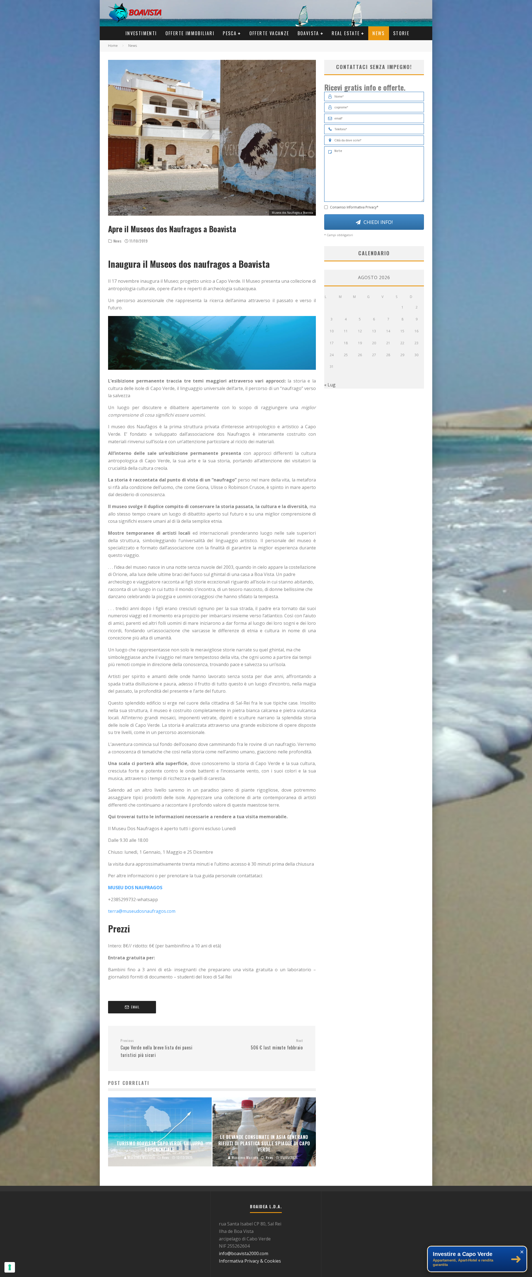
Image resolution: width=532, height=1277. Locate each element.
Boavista (308, 33)
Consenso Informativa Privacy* (354, 207)
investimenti (141, 33)
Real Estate (346, 33)
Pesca (230, 33)
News (378, 33)
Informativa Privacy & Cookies (250, 1261)
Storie (401, 33)
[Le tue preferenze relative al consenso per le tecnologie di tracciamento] (9, 1267)
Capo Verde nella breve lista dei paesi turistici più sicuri (156, 1048)
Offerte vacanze (269, 33)
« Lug (330, 385)
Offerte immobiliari (190, 33)
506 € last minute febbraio (277, 1044)
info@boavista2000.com (243, 1253)
